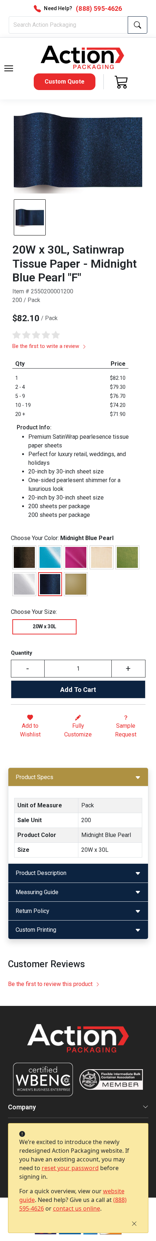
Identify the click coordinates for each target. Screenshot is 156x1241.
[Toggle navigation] (8, 68)
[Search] (137, 25)
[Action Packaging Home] (78, 1043)
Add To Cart (78, 689)
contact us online (76, 1208)
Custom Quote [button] (65, 81)
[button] (8, 68)
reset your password (70, 1168)
